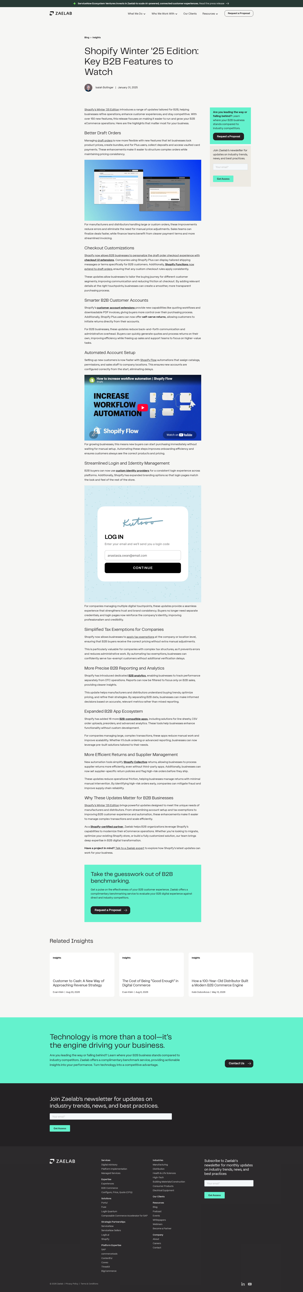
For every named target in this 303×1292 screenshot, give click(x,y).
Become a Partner (162, 1229)
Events (156, 1216)
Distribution (158, 1169)
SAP (103, 1250)
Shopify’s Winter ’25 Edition (101, 109)
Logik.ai (105, 1235)
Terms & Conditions (89, 1284)
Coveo (104, 1263)
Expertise (106, 1179)
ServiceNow (107, 1226)
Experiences (107, 1184)
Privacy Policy (71, 1284)
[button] (137, 14)
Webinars (157, 1224)
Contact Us (236, 1063)
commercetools (109, 1254)
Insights (96, 38)
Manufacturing (160, 1165)
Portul (104, 1203)
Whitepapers (159, 1220)
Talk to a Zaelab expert (129, 848)
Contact (157, 1248)
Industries (158, 1160)
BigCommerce (108, 1271)
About (156, 1239)
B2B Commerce (109, 1188)
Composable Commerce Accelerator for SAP (124, 1216)
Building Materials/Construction (169, 1182)
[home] (61, 13)
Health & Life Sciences (164, 1173)
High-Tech (158, 1177)
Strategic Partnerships (113, 1222)
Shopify (105, 1239)
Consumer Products (163, 1186)
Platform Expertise (111, 1245)
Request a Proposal (239, 13)
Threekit (105, 1267)
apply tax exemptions (140, 637)
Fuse (103, 1207)
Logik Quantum (109, 1211)
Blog (86, 38)
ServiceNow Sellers (111, 1230)
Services (105, 1160)
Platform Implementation (114, 1169)
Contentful (106, 1258)
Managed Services (110, 1173)
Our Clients (190, 14)
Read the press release (151, 4)
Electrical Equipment (163, 1190)
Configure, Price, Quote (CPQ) (116, 1192)
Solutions (106, 1199)
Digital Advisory (109, 1165)
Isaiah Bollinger (104, 87)
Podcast (157, 1211)
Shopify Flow (148, 360)
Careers (157, 1243)
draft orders (105, 140)
